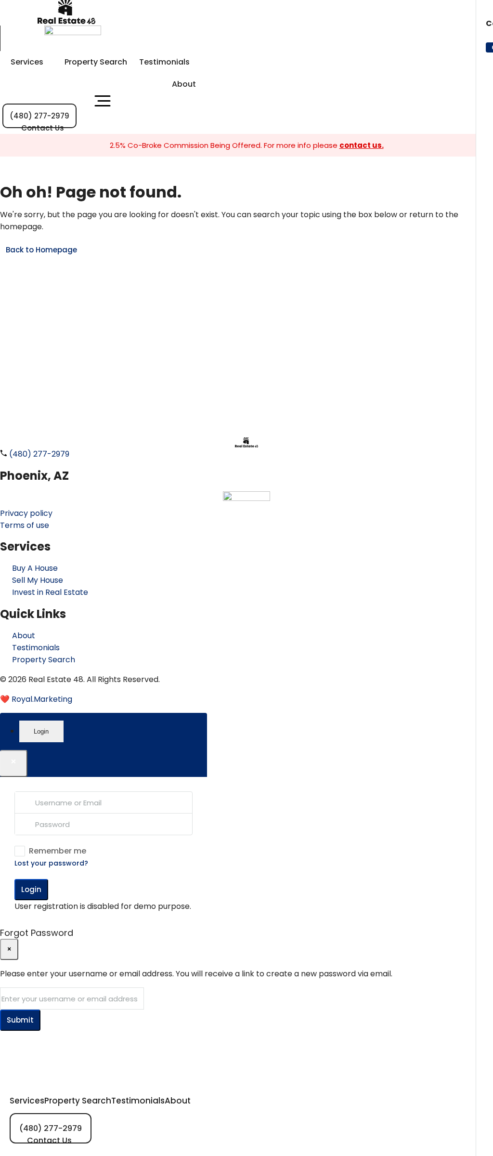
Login (31, 889)
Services (27, 61)
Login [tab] (41, 731)
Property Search (96, 61)
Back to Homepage (41, 250)
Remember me (57, 850)
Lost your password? (51, 863)
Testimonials (164, 61)
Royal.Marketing (42, 699)
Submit (20, 1020)
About (184, 84)
